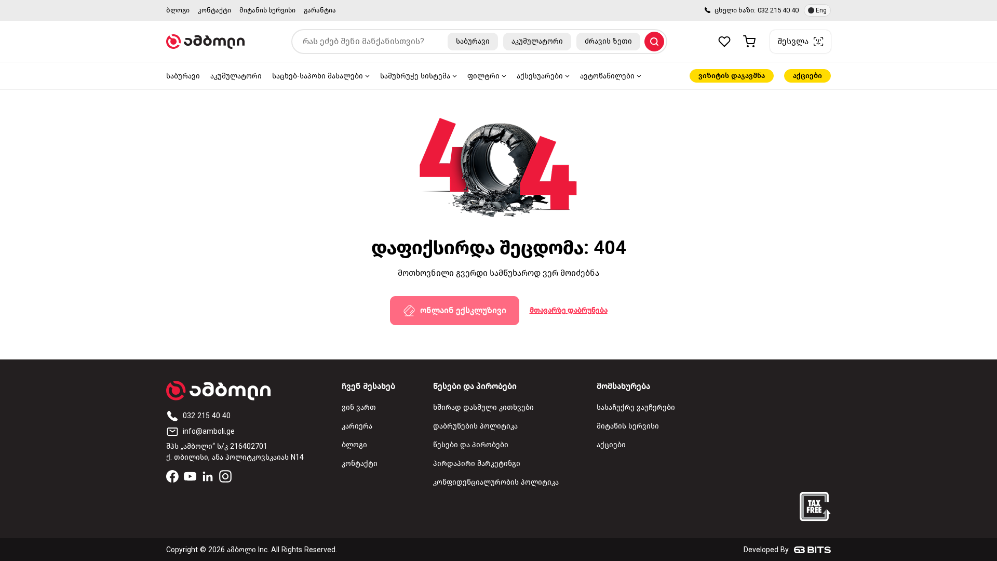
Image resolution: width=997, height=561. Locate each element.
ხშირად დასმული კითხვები (483, 407)
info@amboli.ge (209, 431)
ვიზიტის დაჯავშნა (731, 75)
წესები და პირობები (470, 444)
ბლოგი (178, 10)
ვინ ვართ (359, 407)
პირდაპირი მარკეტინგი (476, 463)
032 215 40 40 (778, 10)
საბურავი (183, 76)
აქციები (807, 75)
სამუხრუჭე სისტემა (415, 76)
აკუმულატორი (236, 76)
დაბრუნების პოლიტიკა (475, 426)
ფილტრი (483, 76)
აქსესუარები (540, 76)
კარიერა (357, 426)
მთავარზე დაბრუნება (569, 310)
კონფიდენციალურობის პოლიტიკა (496, 482)
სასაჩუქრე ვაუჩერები (636, 407)
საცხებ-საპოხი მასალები (317, 76)
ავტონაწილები (607, 76)
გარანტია (320, 10)
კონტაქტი (214, 10)
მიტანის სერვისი (267, 10)
